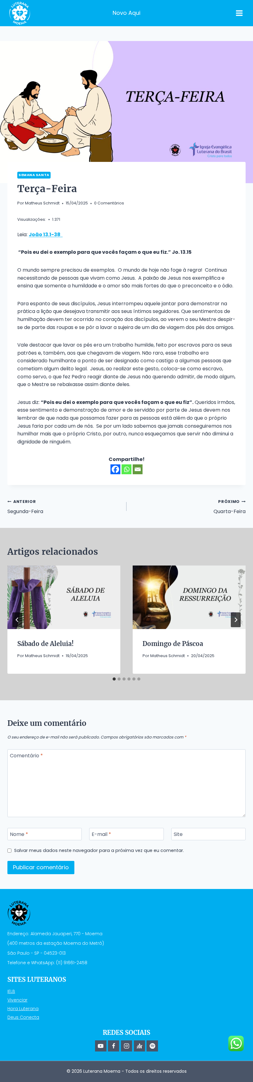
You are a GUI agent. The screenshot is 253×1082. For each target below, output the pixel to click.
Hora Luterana (23, 1009)
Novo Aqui (126, 13)
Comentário (26, 756)
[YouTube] (100, 1045)
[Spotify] (152, 1045)
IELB (11, 991)
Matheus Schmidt (42, 203)
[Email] (138, 469)
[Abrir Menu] (239, 13)
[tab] (114, 679)
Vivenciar (17, 1000)
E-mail (101, 834)
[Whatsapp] (126, 469)
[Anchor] (139, 1045)
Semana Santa (34, 174)
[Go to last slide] (17, 619)
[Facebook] (115, 469)
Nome (19, 834)
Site (178, 834)
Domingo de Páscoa (173, 644)
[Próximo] (236, 619)
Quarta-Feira (230, 507)
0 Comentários (109, 203)
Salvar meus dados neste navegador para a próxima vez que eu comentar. (99, 851)
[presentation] (63, 597)
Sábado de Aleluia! (45, 644)
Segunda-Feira (25, 507)
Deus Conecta (23, 1017)
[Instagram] (126, 1045)
